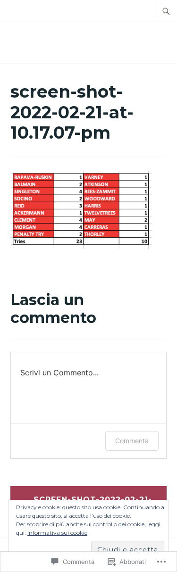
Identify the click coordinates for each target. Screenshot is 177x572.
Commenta (132, 441)
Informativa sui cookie (57, 532)
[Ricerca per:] (166, 11)
